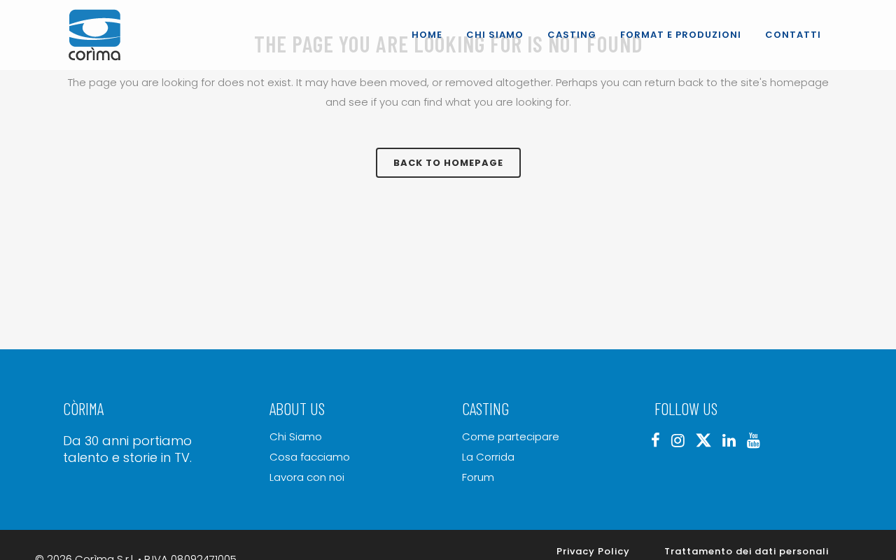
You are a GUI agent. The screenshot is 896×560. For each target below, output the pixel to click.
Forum (478, 477)
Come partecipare (510, 437)
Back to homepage (448, 162)
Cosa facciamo (310, 457)
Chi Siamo (296, 437)
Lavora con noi (307, 477)
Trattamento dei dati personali (746, 551)
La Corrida (488, 457)
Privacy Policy (593, 551)
